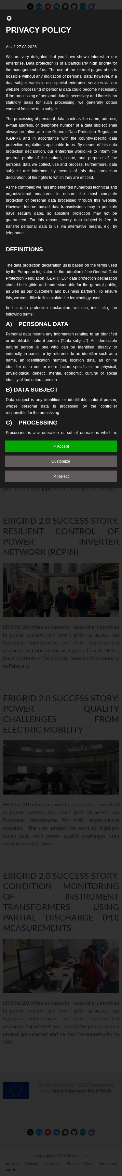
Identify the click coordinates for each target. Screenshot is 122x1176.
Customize (60, 461)
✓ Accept (61, 446)
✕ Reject (61, 476)
